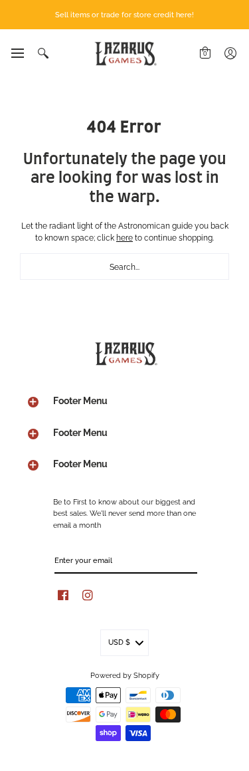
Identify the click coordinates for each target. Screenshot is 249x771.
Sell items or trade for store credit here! (124, 14)
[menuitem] (17, 53)
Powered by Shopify (124, 674)
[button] (17, 53)
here (124, 237)
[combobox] (124, 266)
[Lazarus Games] (124, 53)
